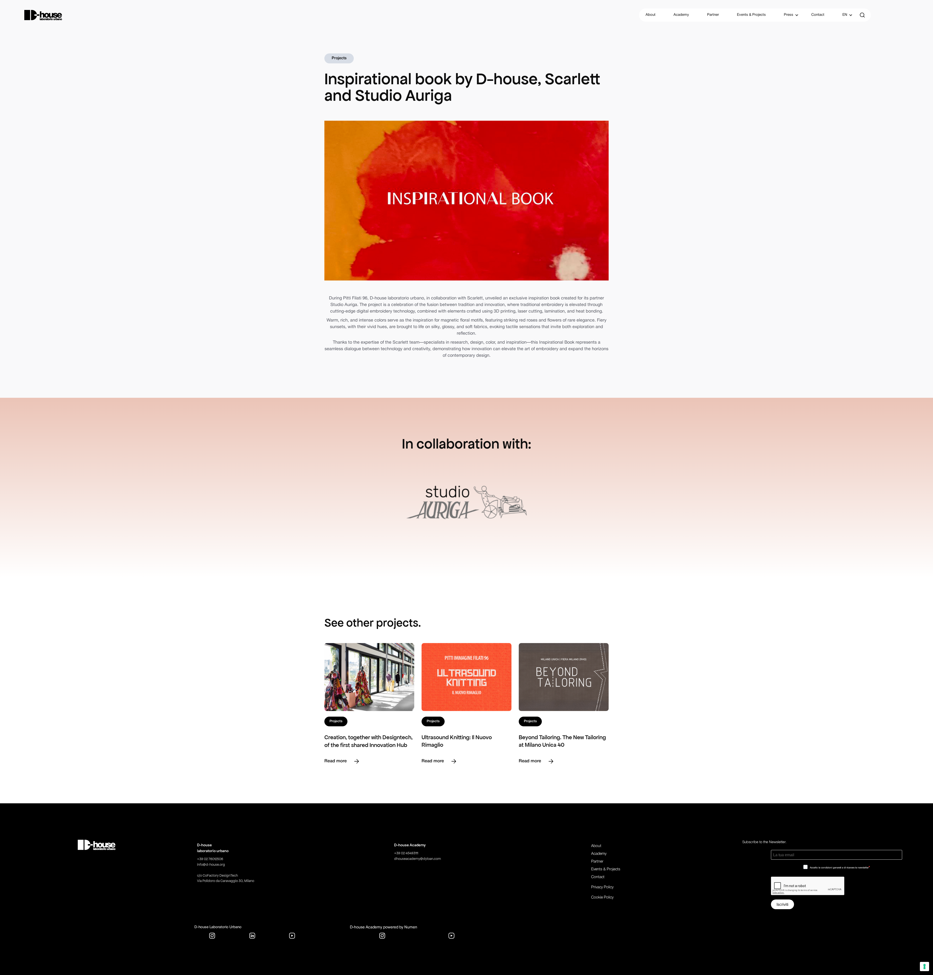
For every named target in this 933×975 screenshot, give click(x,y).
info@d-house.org (211, 864)
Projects (339, 58)
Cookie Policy (602, 897)
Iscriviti (782, 904)
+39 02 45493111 (406, 853)
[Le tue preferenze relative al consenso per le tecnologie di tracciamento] (924, 966)
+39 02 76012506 (210, 859)
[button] (788, 15)
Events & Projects (751, 15)
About (651, 15)
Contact (817, 15)
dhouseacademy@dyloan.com (417, 858)
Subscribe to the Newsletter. (764, 842)
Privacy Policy (602, 887)
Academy (681, 15)
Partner (713, 15)
